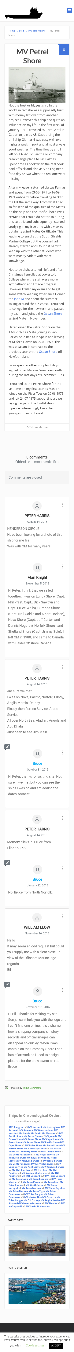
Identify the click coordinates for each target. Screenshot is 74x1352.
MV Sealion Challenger (34, 1173)
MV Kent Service (33, 1166)
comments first (47, 461)
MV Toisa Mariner (31, 1188)
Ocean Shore (53, 313)
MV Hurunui (35, 1127)
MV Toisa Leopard (55, 1175)
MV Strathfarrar (34, 1185)
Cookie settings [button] (35, 1345)
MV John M (51, 1136)
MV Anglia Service (50, 1200)
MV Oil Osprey (32, 1200)
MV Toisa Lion (51, 1182)
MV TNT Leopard (30, 1175)
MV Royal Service (45, 1154)
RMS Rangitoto (17, 1127)
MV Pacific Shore (50, 1142)
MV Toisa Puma (31, 1182)
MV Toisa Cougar (33, 1194)
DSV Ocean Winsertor (29, 1203)
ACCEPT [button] (56, 1346)
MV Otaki (36, 1133)
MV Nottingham (52, 1127)
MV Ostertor (49, 1197)
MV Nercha (51, 1203)
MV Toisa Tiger (37, 1191)
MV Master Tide (33, 1197)
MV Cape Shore (50, 1139)
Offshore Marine (37, 427)
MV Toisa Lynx (20, 1178)
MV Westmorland (44, 1130)
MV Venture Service (20, 1154)
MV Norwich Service (42, 1163)
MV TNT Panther (21, 1170)
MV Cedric (24, 1133)
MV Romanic (26, 1130)
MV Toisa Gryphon (55, 1188)
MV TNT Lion (41, 1170)
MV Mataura (48, 1133)
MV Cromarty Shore (35, 1148)
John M (19, 299)
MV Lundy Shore (50, 1151)
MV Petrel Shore (33, 1136)
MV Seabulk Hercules (38, 1206)
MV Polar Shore (33, 1145)
